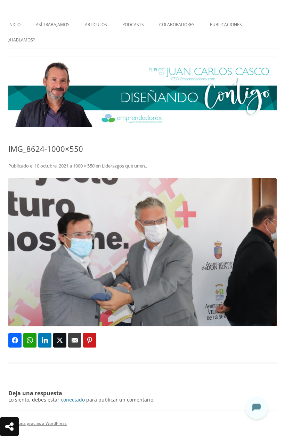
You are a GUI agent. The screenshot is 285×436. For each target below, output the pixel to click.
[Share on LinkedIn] (44, 340)
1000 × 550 (84, 166)
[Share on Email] (74, 340)
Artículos (96, 25)
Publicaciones (226, 25)
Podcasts (133, 25)
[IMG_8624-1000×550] (142, 252)
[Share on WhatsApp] (29, 340)
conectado (73, 399)
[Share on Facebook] (15, 340)
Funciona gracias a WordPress (37, 423)
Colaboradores (177, 25)
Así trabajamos (53, 25)
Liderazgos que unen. (124, 166)
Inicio (14, 25)
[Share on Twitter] (59, 340)
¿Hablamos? (21, 40)
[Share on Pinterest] (89, 340)
